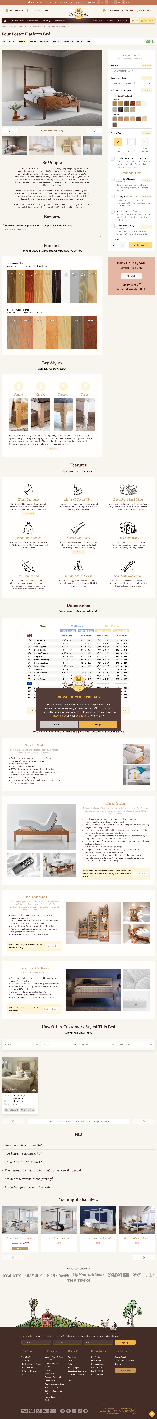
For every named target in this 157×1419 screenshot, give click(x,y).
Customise (59, 724)
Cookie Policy (83, 715)
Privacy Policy (59, 715)
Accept (98, 724)
